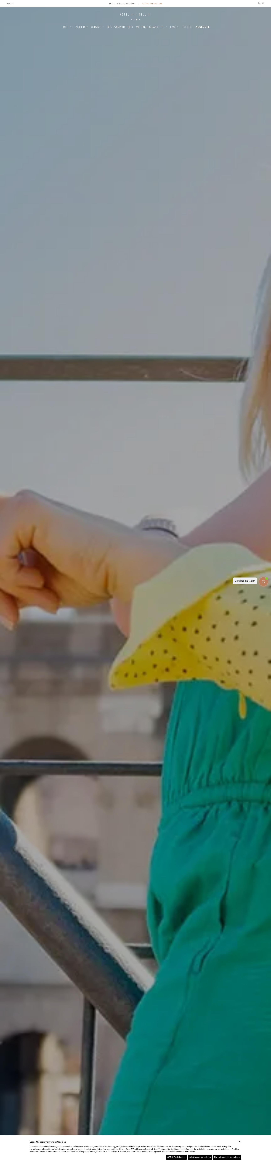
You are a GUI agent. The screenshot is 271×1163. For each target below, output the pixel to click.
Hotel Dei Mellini (152, 4)
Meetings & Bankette (150, 27)
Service (96, 27)
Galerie (187, 27)
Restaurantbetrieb (120, 27)
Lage (173, 27)
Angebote (203, 27)
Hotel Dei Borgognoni (122, 4)
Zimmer (80, 27)
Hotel (65, 27)
